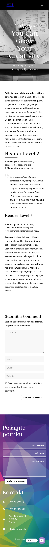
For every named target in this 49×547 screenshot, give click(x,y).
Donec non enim (19, 142)
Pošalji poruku (16, 481)
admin (19, 65)
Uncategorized (18, 69)
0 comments (32, 69)
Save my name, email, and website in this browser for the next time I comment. (23, 387)
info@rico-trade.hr (17, 529)
